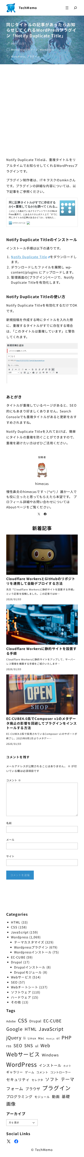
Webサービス (21, 977)
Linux (32, 1038)
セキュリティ (18, 1079)
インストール (50, 1065)
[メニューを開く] (67, 7)
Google (14, 1029)
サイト (10, 856)
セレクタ (37, 1080)
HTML (15, 922)
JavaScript (20, 932)
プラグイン (33, 56)
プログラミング (19, 1096)
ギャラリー (14, 1072)
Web (45, 1045)
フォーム (14, 1088)
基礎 (66, 1096)
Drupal (16, 962)
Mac (41, 1038)
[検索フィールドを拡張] (75, 7)
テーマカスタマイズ (29, 942)
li (24, 1037)
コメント (13, 780)
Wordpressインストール (33, 952)
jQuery (13, 1037)
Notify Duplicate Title (29, 256)
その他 (16, 1002)
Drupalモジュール (28, 972)
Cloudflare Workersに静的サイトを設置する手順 (41, 651)
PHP (66, 1037)
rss (8, 1045)
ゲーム (29, 1072)
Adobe (11, 1021)
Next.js (50, 1038)
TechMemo (28, 7)
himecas (42, 483)
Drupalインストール (29, 967)
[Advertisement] (42, 112)
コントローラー (60, 1072)
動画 (56, 1096)
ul (36, 1045)
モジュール (42, 1097)
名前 (9, 823)
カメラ (67, 1065)
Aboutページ (16, 507)
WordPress (18, 56)
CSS (14, 927)
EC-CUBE (18, 957)
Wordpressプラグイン (24, 49)
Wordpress (47, 49)
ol (57, 1038)
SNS (28, 1045)
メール (10, 839)
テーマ (67, 1079)
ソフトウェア (21, 992)
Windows (50, 1054)
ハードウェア (21, 997)
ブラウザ (32, 1088)
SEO (14, 982)
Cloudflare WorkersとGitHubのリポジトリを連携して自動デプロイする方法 (40, 581)
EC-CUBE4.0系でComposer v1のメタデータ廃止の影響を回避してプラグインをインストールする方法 (41, 723)
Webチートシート (24, 987)
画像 (11, 1103)
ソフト (52, 1079)
